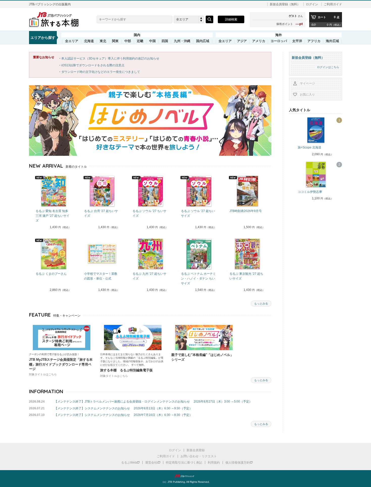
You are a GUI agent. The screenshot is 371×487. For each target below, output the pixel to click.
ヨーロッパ (279, 41)
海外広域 (332, 41)
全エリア (71, 41)
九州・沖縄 (182, 41)
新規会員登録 (196, 450)
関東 (115, 41)
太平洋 (297, 41)
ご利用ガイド (333, 4)
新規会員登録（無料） (285, 4)
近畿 (140, 41)
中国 (152, 41)
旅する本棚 (57, 19)
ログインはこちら (328, 67)
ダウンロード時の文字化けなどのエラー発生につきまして (100, 72)
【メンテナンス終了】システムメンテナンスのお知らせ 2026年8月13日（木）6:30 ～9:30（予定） (123, 408)
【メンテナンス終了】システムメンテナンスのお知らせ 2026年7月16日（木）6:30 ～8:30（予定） (123, 415)
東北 (103, 41)
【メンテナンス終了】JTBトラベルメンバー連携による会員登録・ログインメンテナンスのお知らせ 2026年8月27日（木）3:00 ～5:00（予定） (153, 401)
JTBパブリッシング (185, 475)
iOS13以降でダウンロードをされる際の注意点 (92, 65)
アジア (242, 41)
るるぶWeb (129, 462)
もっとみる (261, 303)
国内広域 (202, 41)
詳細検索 (231, 19)
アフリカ (314, 41)
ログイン (312, 4)
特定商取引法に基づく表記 (184, 462)
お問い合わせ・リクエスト (198, 456)
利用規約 (214, 462)
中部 (127, 41)
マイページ (307, 83)
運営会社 (151, 462)
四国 (165, 41)
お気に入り (307, 94)
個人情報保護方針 (237, 462)
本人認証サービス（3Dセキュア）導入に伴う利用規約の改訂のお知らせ (110, 58)
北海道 (89, 41)
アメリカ (258, 41)
